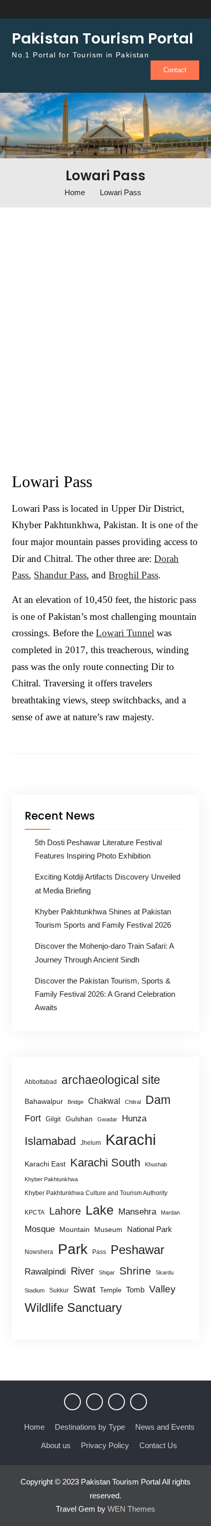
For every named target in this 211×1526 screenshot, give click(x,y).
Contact (174, 70)
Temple (110, 1290)
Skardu (165, 1272)
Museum (108, 1230)
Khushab (156, 1164)
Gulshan (79, 1119)
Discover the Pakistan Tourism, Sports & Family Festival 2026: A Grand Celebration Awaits (105, 994)
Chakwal (104, 1101)
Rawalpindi (45, 1272)
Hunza (134, 1118)
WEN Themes (131, 1508)
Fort (33, 1118)
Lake (100, 1210)
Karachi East (45, 1164)
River (82, 1271)
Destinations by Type (90, 1427)
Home (34, 1427)
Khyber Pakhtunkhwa (51, 1179)
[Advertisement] (105, 333)
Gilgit (53, 1119)
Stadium (35, 1290)
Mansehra (137, 1212)
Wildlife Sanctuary (73, 1307)
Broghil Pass (133, 575)
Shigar (107, 1272)
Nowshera (39, 1252)
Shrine (135, 1271)
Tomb (135, 1290)
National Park (149, 1229)
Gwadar (107, 1119)
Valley (162, 1289)
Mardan (170, 1212)
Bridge (75, 1102)
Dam (158, 1099)
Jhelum (90, 1142)
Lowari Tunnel (125, 633)
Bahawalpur (44, 1101)
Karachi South (105, 1162)
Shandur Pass (60, 575)
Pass (99, 1252)
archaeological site (110, 1079)
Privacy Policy (105, 1445)
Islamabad (50, 1141)
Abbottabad (41, 1081)
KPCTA (35, 1212)
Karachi (131, 1139)
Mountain (74, 1229)
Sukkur (59, 1290)
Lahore (65, 1211)
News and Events (165, 1427)
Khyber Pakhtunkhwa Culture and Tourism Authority (96, 1193)
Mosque (40, 1229)
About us (56, 1445)
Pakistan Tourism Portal (102, 38)
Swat (84, 1289)
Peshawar (137, 1250)
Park (73, 1249)
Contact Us (158, 1445)
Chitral (133, 1102)
